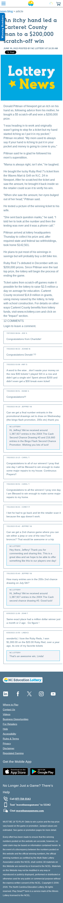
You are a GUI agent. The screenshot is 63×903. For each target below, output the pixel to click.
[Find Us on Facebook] (17, 695)
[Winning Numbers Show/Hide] (2, 27)
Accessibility (9, 733)
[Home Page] (31, 3)
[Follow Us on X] (29, 695)
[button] (58, 3)
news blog (6, 11)
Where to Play (10, 704)
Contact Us (9, 709)
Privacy (7, 743)
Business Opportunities (15, 719)
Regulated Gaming (13, 753)
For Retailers (10, 724)
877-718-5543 (23, 798)
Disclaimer (8, 748)
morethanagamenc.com (30, 810)
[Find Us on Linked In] (5, 695)
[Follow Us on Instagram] (41, 695)
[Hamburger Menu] (3, 3)
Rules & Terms (11, 738)
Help (5, 729)
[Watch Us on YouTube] (53, 695)
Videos (6, 714)
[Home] (23, 681)
